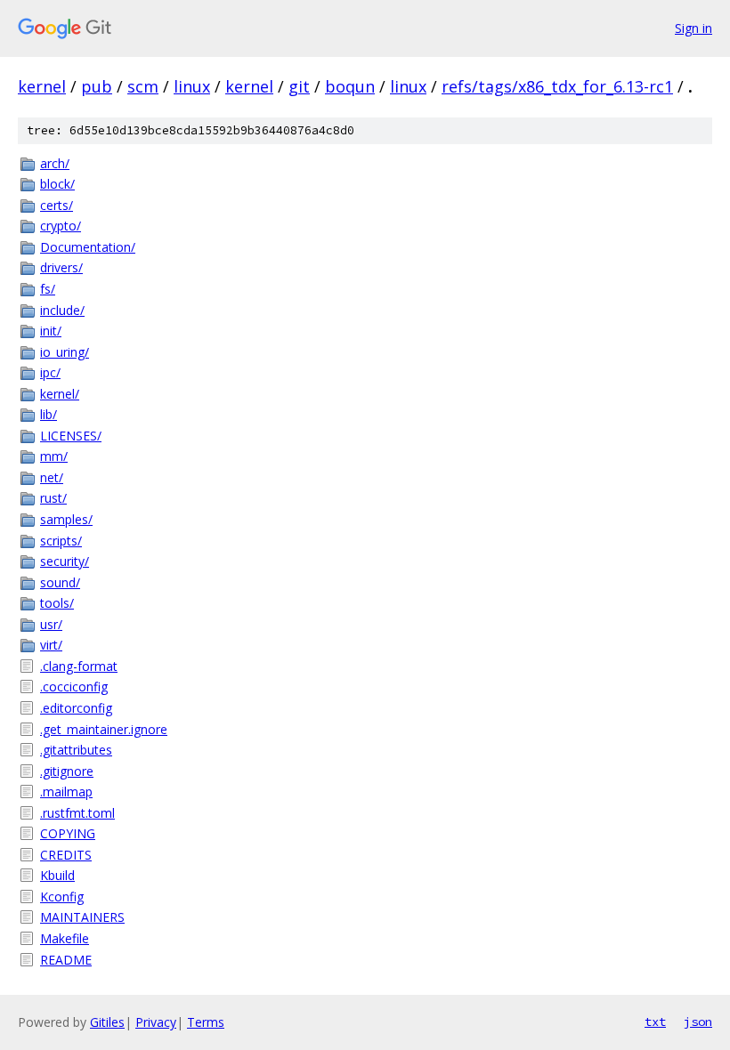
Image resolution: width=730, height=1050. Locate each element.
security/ (64, 561)
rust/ (53, 497)
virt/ (51, 644)
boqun (350, 86)
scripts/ (61, 540)
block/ (57, 183)
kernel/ (59, 393)
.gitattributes (76, 749)
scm (142, 86)
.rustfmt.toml (77, 812)
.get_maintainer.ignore (103, 729)
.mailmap (66, 791)
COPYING (67, 833)
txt (655, 1022)
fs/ (47, 288)
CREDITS (66, 854)
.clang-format (79, 666)
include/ (62, 310)
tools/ (57, 602)
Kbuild (57, 875)
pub (96, 86)
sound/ (60, 582)
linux (192, 86)
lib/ (48, 414)
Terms (205, 1022)
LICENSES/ (70, 435)
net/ (51, 477)
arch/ (54, 163)
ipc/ (50, 372)
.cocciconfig (74, 686)
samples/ (66, 519)
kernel (42, 86)
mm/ (54, 456)
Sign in (693, 28)
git (299, 86)
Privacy (155, 1022)
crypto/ (60, 225)
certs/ (56, 205)
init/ (50, 330)
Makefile (64, 938)
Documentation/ (87, 246)
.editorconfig (76, 707)
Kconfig (62, 896)
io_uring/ (64, 351)
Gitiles (107, 1022)
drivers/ (61, 267)
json (698, 1022)
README (66, 959)
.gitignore (66, 771)
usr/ (51, 624)
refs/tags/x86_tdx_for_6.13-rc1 (557, 86)
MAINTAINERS (82, 917)
